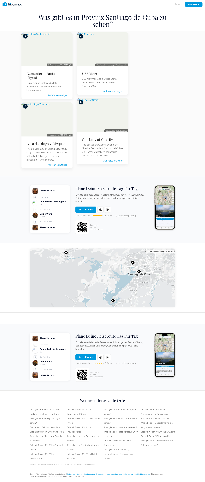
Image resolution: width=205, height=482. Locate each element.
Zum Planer (194, 4)
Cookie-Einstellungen (142, 474)
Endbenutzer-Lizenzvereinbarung (109, 474)
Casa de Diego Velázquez (45, 143)
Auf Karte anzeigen (57, 95)
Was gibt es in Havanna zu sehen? (120, 427)
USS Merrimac (93, 73)
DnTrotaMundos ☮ (55, 65)
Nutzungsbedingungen (86, 474)
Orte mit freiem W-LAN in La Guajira (158, 432)
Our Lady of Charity (97, 139)
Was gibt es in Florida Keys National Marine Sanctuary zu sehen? (118, 454)
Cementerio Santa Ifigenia (40, 75)
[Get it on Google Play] (108, 210)
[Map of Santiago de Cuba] (102, 278)
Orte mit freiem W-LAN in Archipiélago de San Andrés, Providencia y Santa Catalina (155, 414)
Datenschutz (128, 474)
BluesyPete (110, 131)
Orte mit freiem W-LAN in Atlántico (157, 436)
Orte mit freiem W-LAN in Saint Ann (47, 432)
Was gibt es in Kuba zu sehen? (45, 409)
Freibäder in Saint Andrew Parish (45, 427)
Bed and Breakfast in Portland (44, 414)
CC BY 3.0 (67, 65)
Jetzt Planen (86, 209)
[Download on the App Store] (100, 210)
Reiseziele (71, 474)
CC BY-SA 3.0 (66, 135)
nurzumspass (54, 135)
